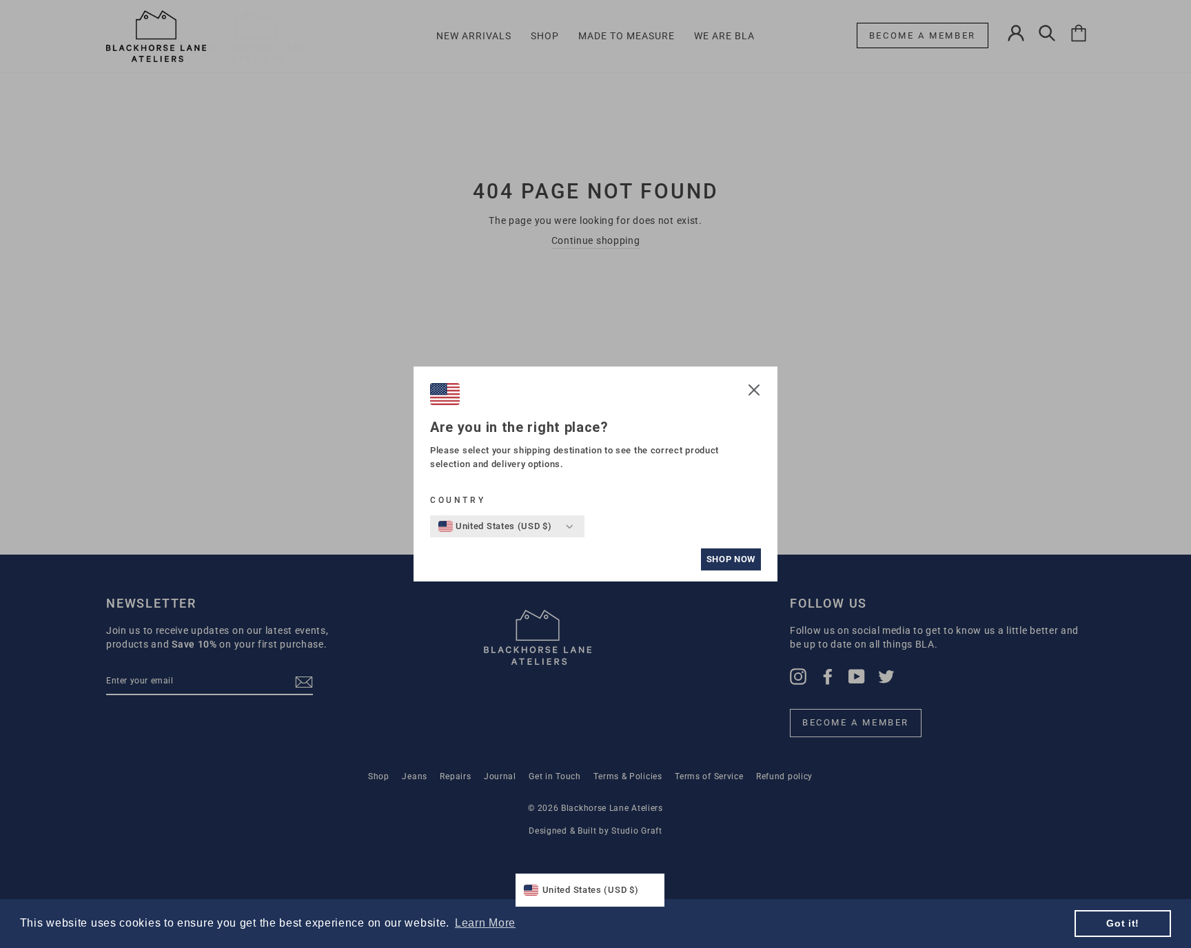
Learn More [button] (485, 923)
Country (457, 500)
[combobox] (495, 526)
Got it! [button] (1122, 923)
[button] (754, 392)
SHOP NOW (730, 559)
